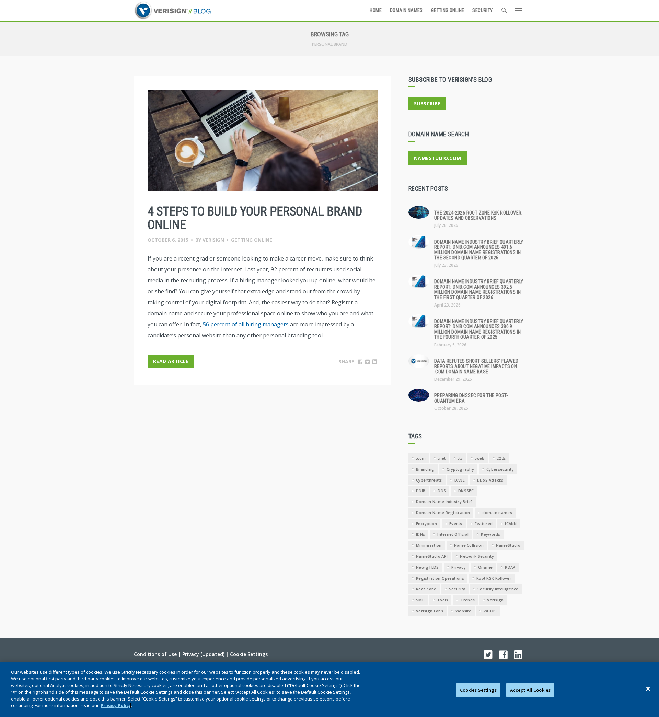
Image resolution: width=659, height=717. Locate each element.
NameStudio (508, 545)
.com (421, 458)
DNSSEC (466, 490)
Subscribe (427, 103)
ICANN (511, 523)
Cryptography (460, 469)
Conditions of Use (155, 654)
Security (482, 10)
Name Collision (469, 545)
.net (442, 458)
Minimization (429, 545)
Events (455, 523)
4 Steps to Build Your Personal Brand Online (255, 218)
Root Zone (426, 588)
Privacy (458, 567)
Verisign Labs (429, 610)
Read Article (171, 361)
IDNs (420, 534)
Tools (442, 599)
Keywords (490, 534)
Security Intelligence (497, 588)
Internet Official (453, 534)
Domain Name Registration (443, 512)
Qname (485, 567)
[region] (329, 689)
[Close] (648, 688)
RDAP (510, 567)
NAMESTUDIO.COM (437, 158)
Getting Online (447, 10)
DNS (442, 490)
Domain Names (406, 10)
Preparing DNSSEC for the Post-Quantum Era (471, 398)
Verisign (213, 239)
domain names (497, 512)
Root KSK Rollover (493, 578)
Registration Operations (440, 578)
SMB (420, 599)
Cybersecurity (500, 469)
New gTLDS (427, 567)
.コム (501, 458)
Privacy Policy (116, 705)
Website (463, 610)
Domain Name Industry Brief (444, 501)
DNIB (420, 490)
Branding (425, 469)
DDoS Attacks (490, 480)
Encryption (426, 523)
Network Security (477, 556)
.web (479, 458)
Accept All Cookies (530, 690)
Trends (467, 599)
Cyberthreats (429, 480)
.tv (460, 458)
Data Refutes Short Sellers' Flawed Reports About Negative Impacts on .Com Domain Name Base (476, 366)
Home (376, 10)
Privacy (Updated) (203, 654)
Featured (484, 523)
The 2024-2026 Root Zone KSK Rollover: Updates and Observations (478, 215)
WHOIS (490, 610)
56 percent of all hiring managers (246, 324)
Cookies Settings (478, 690)
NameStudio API (432, 556)
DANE (459, 480)
